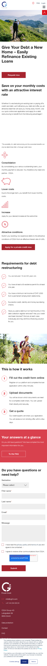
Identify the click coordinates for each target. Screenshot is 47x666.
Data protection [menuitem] (7, 623)
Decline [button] (33, 661)
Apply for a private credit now (18, 247)
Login (43, 3)
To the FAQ (14, 454)
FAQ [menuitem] (3, 633)
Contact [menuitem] (5, 628)
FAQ (38, 3)
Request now (14, 75)
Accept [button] (24, 661)
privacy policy (22, 545)
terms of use (36, 545)
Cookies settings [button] (14, 661)
